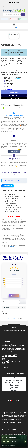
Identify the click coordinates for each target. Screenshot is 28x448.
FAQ (23, 6)
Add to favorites (13, 95)
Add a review (14, 296)
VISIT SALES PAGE (7, 185)
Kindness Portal (14, 379)
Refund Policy (14, 387)
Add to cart (14, 92)
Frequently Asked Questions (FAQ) (14, 382)
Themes (10, 318)
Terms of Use (14, 389)
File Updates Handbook (10, 6)
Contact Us (14, 377)
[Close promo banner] (25, 437)
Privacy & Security (14, 385)
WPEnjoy (15, 318)
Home (5, 318)
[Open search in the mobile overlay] (14, 14)
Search (23, 302)
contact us (11, 246)
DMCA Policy (14, 390)
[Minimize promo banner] (22, 437)
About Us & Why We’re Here (14, 380)
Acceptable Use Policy (14, 384)
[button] (14, 24)
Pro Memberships (14, 2)
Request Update (13, 98)
